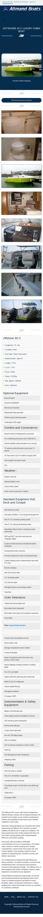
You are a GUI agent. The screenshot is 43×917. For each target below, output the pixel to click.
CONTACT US (33, 897)
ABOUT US (21, 897)
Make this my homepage (21, 2)
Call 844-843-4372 (8, 3)
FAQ (12, 897)
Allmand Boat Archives (22, 906)
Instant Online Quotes (17, 625)
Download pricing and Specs (21, 100)
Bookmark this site (7, 2)
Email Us (32, 2)
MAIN (6, 897)
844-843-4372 (6, 915)
